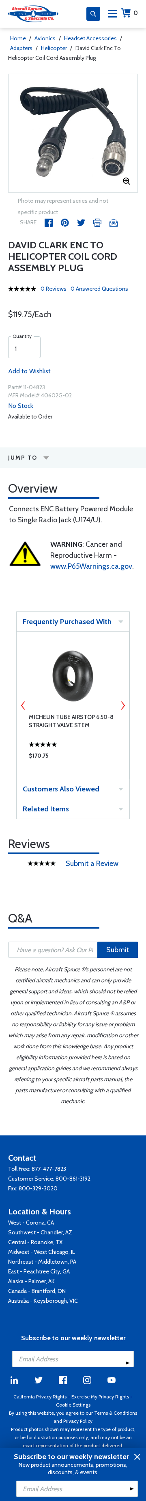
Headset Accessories (90, 38)
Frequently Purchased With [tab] (67, 621)
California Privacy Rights (40, 1397)
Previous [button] (23, 705)
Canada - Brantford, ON (37, 1291)
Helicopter (54, 48)
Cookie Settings (73, 1405)
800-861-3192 (73, 1178)
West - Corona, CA (31, 1222)
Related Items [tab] (46, 808)
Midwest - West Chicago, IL (41, 1252)
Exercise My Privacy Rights (100, 1397)
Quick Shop (73, 757)
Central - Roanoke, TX (35, 1242)
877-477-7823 (49, 1168)
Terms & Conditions (115, 1413)
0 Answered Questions (99, 288)
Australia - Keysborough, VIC (43, 1300)
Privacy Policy (77, 1421)
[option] (73, 133)
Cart (135, 13)
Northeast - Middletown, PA (42, 1261)
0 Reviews (54, 288)
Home (18, 38)
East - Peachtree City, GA (39, 1271)
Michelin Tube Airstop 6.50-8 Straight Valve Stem (71, 721)
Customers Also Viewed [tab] (61, 788)
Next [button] (123, 705)
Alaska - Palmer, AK (31, 1281)
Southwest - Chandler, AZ (40, 1232)
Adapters (21, 48)
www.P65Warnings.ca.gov (91, 566)
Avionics (45, 38)
